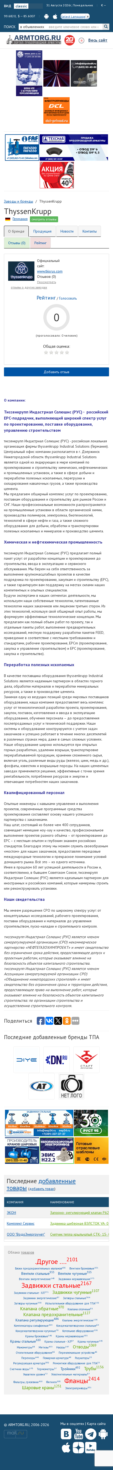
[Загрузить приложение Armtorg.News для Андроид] (103, 1433)
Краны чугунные (90, 1341)
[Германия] (8, 218)
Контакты (90, 231)
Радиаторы (83, 1358)
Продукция (42, 231)
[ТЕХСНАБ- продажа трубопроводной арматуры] (74, 147)
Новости (67, 231)
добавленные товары (41, 1184)
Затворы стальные (76, 1298)
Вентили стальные (37, 1273)
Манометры (26, 1347)
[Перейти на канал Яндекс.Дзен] (78, 1446)
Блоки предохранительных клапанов (40, 1268)
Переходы (30, 1358)
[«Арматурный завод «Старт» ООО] (71, 1085)
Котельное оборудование (80, 1331)
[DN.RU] (56, 1059)
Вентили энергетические (37, 1279)
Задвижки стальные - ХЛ (31, 1293)
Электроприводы (78, 1388)
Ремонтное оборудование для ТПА (76, 1363)
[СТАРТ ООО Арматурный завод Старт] (86, 1059)
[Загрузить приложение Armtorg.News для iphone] (66, 1446)
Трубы (94, 1368)
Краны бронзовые (38, 1336)
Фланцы (82, 1380)
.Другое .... (56, 1261)
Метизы (46, 1347)
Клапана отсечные (80, 1309)
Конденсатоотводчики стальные (77, 1326)
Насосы (62, 1347)
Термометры (47, 1369)
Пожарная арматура (57, 1358)
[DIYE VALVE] (26, 1059)
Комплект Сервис (20, 1223)
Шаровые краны (41, 1387)
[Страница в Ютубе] (78, 1433)
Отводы (84, 1346)
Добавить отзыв (56, 371)
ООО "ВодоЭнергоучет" (26, 1234)
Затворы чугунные (28, 1303)
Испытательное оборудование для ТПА (72, 1303)
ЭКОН (11, 1212)
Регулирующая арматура (31, 1363)
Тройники (70, 1368)
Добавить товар (41, 1188)
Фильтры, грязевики (28, 1382)
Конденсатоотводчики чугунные (37, 1331)
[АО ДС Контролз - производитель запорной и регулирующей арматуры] (56, 73)
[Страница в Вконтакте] (66, 1433)
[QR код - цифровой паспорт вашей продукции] (91, 1150)
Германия (20, 218)
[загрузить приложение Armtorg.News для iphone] (55, 16)
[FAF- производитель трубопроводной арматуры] (22, 147)
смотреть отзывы (44, 219)
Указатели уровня (35, 1374)
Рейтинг (40, 242)
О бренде (16, 231)
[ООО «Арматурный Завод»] (29, 73)
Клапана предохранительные (56, 1314)
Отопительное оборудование (35, 1353)
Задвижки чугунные (75, 1292)
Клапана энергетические (79, 1320)
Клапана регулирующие (37, 1319)
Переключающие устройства (78, 1353)
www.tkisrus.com (50, 271)
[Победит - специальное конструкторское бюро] (84, 73)
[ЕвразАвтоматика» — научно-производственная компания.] (57, 1150)
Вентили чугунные (75, 1273)
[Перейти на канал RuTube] (90, 1446)
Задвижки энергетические (41, 1298)
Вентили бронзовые (83, 1268)
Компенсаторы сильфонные (33, 1326)
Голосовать (68, 298)
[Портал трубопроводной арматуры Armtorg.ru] (34, 40)
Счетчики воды (21, 1369)
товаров (27, 1252)
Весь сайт (97, 40)
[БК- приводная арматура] (56, 110)
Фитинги (53, 1382)
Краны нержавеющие (72, 1336)
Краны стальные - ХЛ (59, 1341)
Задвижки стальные (56, 1285)
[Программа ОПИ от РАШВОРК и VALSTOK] (57, 174)
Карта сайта (96, 1423)
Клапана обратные (42, 1308)
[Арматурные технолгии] (41, 1085)
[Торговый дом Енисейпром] (39, 1122)
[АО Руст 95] (91, 1122)
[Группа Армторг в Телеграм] (90, 1433)
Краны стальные (25, 1341)
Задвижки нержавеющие (76, 1279)
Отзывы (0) (16, 242)
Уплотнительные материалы (70, 1374)
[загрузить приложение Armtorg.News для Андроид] (46, 16)
